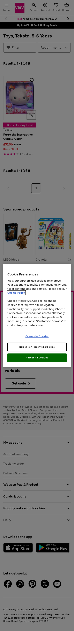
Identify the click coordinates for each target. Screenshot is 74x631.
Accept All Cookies (37, 357)
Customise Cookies (37, 336)
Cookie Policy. (16, 293)
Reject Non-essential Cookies (37, 347)
